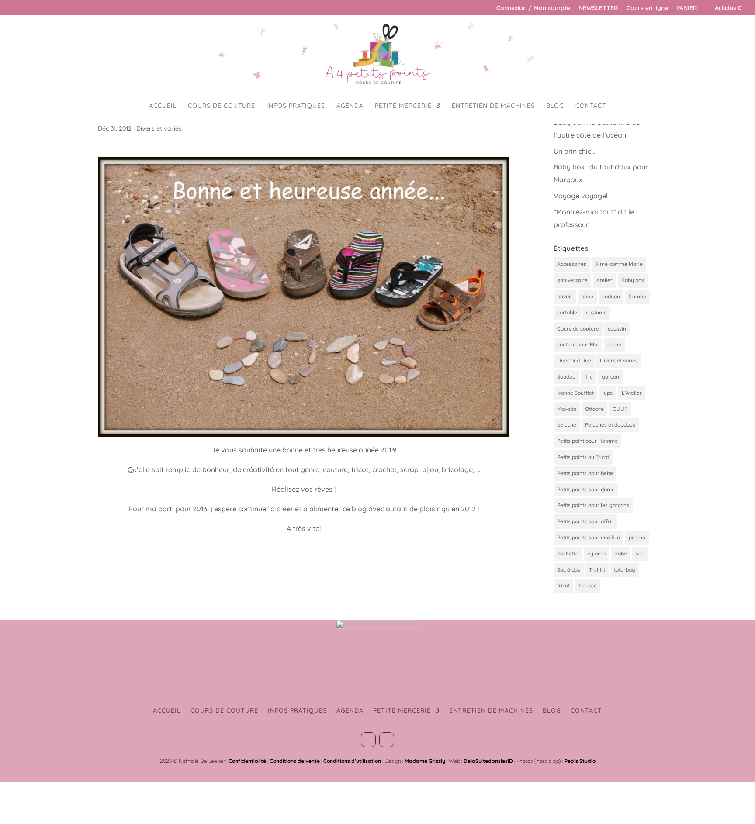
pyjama (596, 553)
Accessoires (571, 264)
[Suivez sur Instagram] (386, 739)
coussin (617, 328)
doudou (566, 376)
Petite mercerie (403, 106)
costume (596, 312)
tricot (563, 585)
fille (588, 376)
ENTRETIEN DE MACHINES (493, 106)
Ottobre (594, 409)
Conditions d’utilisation (352, 761)
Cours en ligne (647, 8)
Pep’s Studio (580, 761)
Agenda (350, 106)
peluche (566, 424)
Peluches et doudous (610, 424)
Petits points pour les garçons (593, 505)
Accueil (163, 106)
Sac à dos (568, 569)
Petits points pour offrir (585, 521)
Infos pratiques (296, 106)
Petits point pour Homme (587, 441)
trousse (587, 585)
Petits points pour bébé (585, 473)
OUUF (620, 409)
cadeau (611, 296)
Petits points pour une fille (588, 537)
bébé (587, 296)
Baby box (632, 280)
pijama (637, 537)
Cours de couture (221, 106)
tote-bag (624, 569)
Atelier (604, 280)
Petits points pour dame (586, 489)
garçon (610, 376)
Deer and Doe (574, 360)
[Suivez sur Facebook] (368, 739)
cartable (567, 312)
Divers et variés (159, 128)
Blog (555, 106)
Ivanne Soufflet (575, 393)
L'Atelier (632, 393)
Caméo (637, 296)
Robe (620, 553)
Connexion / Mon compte (533, 8)
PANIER (686, 8)
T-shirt (597, 569)
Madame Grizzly (425, 761)
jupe (608, 393)
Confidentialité (247, 761)
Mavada (566, 409)
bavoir (564, 296)
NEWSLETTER (598, 8)
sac (640, 553)
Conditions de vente (295, 761)
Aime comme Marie (619, 264)
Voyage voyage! (580, 195)
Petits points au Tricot (583, 457)
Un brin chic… (574, 151)
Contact (590, 106)
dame (614, 344)
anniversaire (572, 280)
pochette (567, 553)
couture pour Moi (578, 344)
